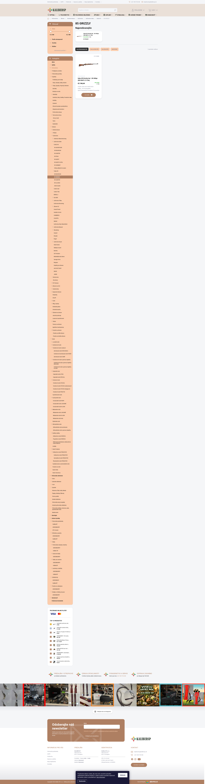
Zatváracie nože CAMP (59, 356)
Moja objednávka (88, 2)
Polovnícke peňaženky (57, 521)
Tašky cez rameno (57, 559)
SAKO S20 (56, 188)
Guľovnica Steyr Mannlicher (60, 224)
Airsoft (54, 297)
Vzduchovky (56, 289)
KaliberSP (55, 524)
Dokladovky (55, 577)
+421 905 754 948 (121, 676)
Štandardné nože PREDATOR (60, 461)
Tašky (53, 542)
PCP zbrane (55, 283)
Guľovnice (55, 135)
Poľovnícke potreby (57, 73)
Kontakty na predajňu (139, 764)
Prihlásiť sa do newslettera (92, 736)
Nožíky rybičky (56, 433)
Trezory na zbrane (57, 324)
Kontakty (97, 2)
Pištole (54, 132)
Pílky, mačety (56, 303)
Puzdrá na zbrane (57, 330)
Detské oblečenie (56, 499)
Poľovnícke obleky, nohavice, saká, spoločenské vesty (60, 508)
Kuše (54, 300)
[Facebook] (132, 759)
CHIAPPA (56, 218)
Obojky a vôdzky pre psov (58, 592)
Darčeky (55, 88)
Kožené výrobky (56, 518)
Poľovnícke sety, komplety (58, 502)
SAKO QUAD (57, 185)
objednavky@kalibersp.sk (140, 751)
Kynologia (54, 515)
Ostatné (55, 103)
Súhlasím (122, 775)
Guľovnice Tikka (58, 200)
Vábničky (55, 94)
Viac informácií (100, 777)
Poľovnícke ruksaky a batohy (60, 544)
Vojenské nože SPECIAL (59, 377)
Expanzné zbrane (57, 292)
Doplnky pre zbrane (58, 265)
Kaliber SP (55, 550)
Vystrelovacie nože (57, 394)
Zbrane (54, 127)
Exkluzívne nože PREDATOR (60, 452)
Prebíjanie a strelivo (57, 71)
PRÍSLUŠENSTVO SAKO (60, 168)
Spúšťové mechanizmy (58, 327)
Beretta (55, 250)
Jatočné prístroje (57, 315)
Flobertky (55, 294)
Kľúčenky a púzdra (56, 533)
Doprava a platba (78, 2)
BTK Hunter (55, 530)
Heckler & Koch (57, 212)
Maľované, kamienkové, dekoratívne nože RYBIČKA (62, 442)
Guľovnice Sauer (58, 241)
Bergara (56, 262)
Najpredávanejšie (82, 49)
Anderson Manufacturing (60, 138)
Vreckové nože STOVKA (59, 383)
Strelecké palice (56, 306)
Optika (53, 65)
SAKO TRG (56, 191)
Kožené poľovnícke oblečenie (59, 505)
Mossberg (56, 230)
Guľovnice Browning (59, 203)
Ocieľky (54, 446)
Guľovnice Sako (58, 141)
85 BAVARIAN (57, 174)
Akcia (53, 62)
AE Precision (57, 253)
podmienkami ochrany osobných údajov (108, 731)
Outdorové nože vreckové (59, 348)
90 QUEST (56, 159)
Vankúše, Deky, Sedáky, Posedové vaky (62, 97)
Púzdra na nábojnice (57, 586)
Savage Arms (57, 259)
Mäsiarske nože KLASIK (59, 415)
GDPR (62, 2)
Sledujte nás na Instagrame (104, 711)
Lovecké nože (56, 342)
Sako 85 (56, 171)
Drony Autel (56, 118)
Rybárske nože (56, 421)
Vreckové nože (56, 380)
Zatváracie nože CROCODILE (61, 351)
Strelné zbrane (56, 129)
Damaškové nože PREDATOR (61, 458)
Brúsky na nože (56, 91)
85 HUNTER (57, 180)
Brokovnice (56, 277)
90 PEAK (56, 156)
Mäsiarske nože (56, 409)
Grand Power (57, 209)
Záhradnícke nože (57, 424)
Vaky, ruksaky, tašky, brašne (59, 82)
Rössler (55, 236)
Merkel (55, 221)
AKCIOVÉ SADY (57, 268)
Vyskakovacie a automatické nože (61, 464)
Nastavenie (82, 781)
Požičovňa (68, 2)
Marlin (55, 271)
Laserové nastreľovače (58, 318)
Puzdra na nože (56, 466)
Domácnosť (55, 598)
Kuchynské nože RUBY (58, 400)
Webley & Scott (57, 247)
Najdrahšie (105, 49)
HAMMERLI (57, 215)
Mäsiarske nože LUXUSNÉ (59, 412)
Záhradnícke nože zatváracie (60, 427)
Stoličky (54, 100)
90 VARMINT (57, 165)
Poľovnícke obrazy (57, 112)
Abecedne (114, 49)
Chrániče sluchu (57, 309)
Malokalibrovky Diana (59, 256)
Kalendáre (55, 124)
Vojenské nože (56, 371)
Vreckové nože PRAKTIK (59, 392)
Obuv (53, 478)
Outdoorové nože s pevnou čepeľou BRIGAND (62, 363)
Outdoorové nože (57, 345)
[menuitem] (51, 15)
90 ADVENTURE (58, 147)
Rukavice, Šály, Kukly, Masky (59, 490)
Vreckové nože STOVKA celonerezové (62, 386)
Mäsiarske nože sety (58, 418)
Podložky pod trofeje (58, 79)
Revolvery (55, 280)
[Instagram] (135, 759)
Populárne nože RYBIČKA (59, 439)
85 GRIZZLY (57, 177)
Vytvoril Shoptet (141, 781)
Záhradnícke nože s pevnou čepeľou (62, 430)
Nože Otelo (55, 469)
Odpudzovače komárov (58, 109)
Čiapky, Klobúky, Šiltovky (58, 493)
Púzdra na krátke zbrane (59, 336)
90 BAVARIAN (57, 150)
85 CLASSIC (57, 182)
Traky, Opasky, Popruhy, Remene (61, 85)
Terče (54, 121)
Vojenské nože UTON (58, 374)
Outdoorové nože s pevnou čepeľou (61, 359)
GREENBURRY (56, 527)
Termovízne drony (57, 115)
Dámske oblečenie (56, 481)
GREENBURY (56, 580)
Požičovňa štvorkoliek (57, 600)
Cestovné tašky (56, 553)
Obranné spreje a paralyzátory (60, 106)
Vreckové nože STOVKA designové (61, 389)
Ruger (55, 238)
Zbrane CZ (56, 206)
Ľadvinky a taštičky (57, 568)
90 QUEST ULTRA (58, 162)
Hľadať (115, 10)
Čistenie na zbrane (57, 312)
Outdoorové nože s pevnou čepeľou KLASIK (62, 367)
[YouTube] (139, 759)
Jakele (55, 274)
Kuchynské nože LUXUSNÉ (59, 403)
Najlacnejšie (94, 49)
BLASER (56, 197)
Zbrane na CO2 (56, 286)
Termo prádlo (55, 496)
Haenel (55, 233)
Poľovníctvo (55, 68)
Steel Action (57, 244)
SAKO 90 (56, 144)
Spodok (54, 487)
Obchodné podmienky (52, 2)
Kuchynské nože (57, 397)
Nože (53, 339)
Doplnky (54, 76)
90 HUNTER (57, 153)
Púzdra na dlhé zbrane (58, 333)
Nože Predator (56, 449)
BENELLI (56, 194)
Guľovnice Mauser (58, 227)
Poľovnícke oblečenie (57, 475)
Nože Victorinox (56, 472)
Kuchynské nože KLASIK (59, 406)
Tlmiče (54, 321)
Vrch (53, 484)
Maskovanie (55, 512)
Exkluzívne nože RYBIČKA (59, 436)
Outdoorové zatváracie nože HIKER (62, 353)
